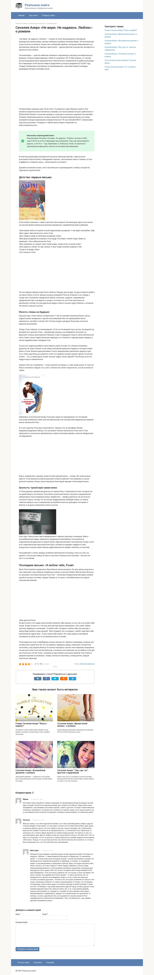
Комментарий (21, 922)
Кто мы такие (23, 962)
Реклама (50, 962)
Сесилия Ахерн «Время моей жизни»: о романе (72, 724)
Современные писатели (37, 23)
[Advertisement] (56, 89)
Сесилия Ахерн (52, 23)
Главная (21, 15)
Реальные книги (37, 5)
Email (45, 914)
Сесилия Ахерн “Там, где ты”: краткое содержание (72, 771)
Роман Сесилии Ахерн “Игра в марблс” (31, 724)
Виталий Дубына (87, 664)
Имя (18, 914)
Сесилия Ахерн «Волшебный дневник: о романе (30, 771)
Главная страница (22, 23)
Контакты (38, 962)
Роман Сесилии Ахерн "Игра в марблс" (121, 30)
